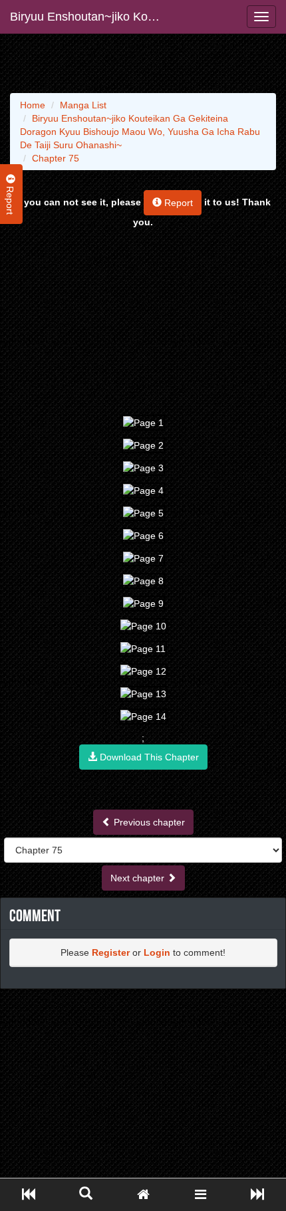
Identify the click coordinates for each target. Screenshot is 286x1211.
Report (177, 202)
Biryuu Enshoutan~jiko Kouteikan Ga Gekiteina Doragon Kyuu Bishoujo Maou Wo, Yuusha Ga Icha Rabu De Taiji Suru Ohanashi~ (91, 16)
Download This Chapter (148, 757)
